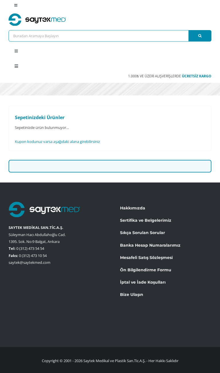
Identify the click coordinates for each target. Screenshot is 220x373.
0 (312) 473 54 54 (30, 248)
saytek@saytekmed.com (29, 262)
